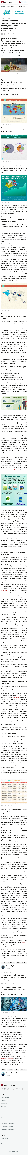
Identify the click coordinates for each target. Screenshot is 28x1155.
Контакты (3, 1141)
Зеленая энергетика (8, 962)
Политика (3, 1100)
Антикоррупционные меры (8, 1126)
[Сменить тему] (20, 2)
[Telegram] (8, 34)
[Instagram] (2, 34)
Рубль (4, 1069)
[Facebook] (11, 34)
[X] (14, 34)
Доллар (10, 1069)
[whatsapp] (5, 34)
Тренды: (3, 6)
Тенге (16, 1069)
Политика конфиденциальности (9, 1120)
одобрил (24, 942)
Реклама (3, 1144)
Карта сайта (4, 1138)
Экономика (4, 1106)
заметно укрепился (7, 1058)
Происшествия (5, 1097)
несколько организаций (8, 469)
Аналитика (4, 1103)
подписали (16, 697)
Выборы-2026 (10, 6)
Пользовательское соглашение (9, 1118)
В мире (3, 1109)
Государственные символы (8, 1123)
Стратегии (4, 590)
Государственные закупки (8, 1129)
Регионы (23, 1069)
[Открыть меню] (25, 2)
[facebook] (11, 1089)
